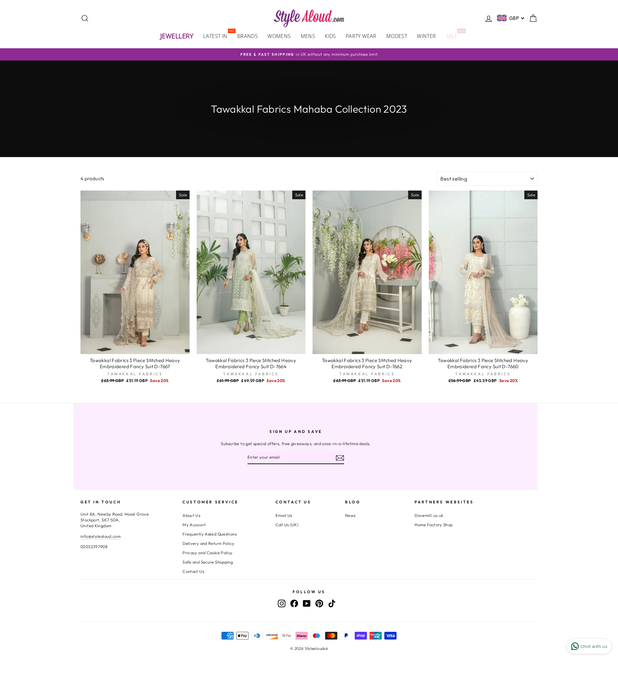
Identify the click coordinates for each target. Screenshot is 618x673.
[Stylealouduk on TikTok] (332, 603)
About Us (191, 515)
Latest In (217, 35)
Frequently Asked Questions (210, 534)
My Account (194, 524)
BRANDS (247, 36)
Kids (330, 36)
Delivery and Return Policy (208, 543)
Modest (396, 36)
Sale (454, 35)
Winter (426, 36)
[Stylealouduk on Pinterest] (319, 603)
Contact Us (193, 571)
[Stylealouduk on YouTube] (307, 603)
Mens (308, 36)
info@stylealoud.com (100, 536)
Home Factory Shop (434, 524)
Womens (279, 36)
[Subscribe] (340, 458)
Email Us (284, 515)
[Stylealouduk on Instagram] (282, 603)
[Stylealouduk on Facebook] (294, 603)
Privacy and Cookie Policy (207, 552)
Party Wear (361, 36)
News (350, 515)
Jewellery (177, 36)
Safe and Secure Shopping (208, 562)
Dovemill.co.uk (429, 515)
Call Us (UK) (287, 524)
